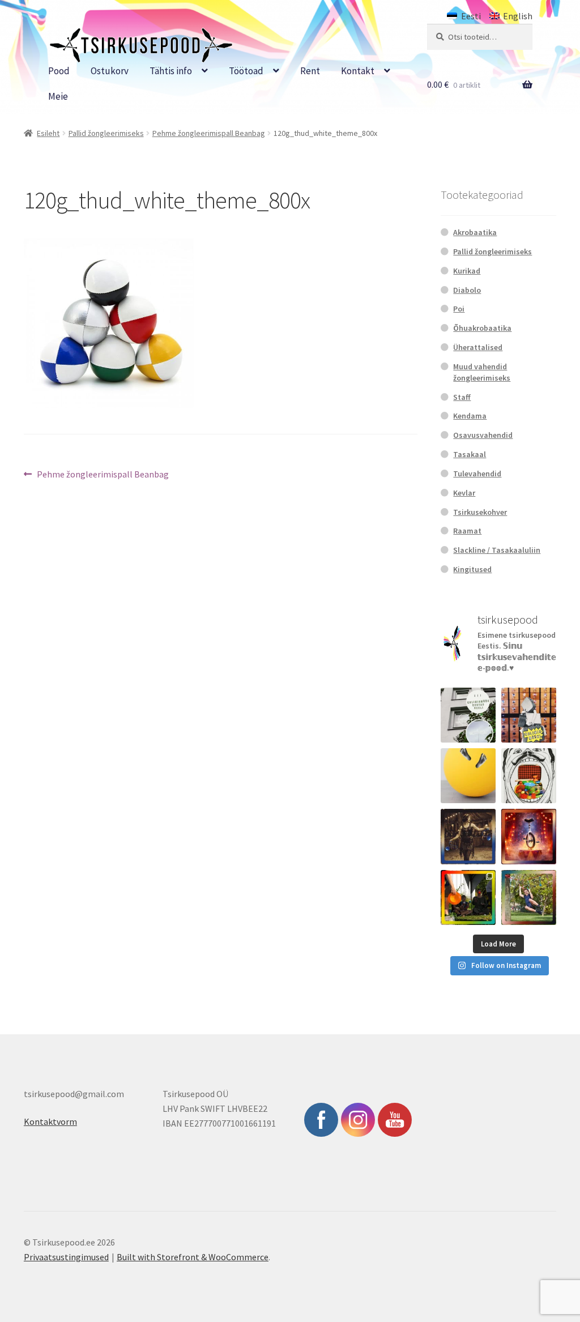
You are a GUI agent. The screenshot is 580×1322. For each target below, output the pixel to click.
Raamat (467, 531)
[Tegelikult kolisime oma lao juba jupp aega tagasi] (468, 715)
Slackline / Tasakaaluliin (496, 550)
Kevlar (464, 493)
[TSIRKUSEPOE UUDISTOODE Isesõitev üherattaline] (528, 836)
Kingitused (472, 569)
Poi (458, 309)
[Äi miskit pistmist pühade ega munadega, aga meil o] (468, 836)
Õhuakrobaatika (482, 328)
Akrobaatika (475, 232)
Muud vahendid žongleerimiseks (481, 372)
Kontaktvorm (50, 1121)
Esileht (48, 133)
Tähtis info (171, 71)
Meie (58, 96)
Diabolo (467, 290)
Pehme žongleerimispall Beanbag (208, 133)
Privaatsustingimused (66, 1257)
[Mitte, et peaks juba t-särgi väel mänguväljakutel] (528, 897)
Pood (59, 71)
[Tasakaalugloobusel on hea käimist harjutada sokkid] (468, 775)
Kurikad (466, 271)
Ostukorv (110, 71)
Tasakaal (469, 454)
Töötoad (246, 71)
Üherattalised (477, 347)
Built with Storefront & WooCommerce (192, 1257)
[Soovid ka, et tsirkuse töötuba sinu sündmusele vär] (468, 897)
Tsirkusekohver (480, 512)
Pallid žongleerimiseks (106, 133)
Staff (462, 397)
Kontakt (357, 71)
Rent (310, 71)
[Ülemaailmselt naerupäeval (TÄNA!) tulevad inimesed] (528, 775)
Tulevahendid (477, 473)
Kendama (470, 416)
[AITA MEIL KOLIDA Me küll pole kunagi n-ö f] (528, 715)
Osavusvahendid (483, 435)
